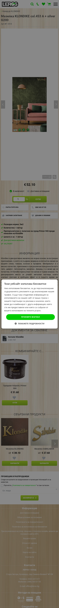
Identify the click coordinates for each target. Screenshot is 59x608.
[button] (29, 323)
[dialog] (30, 304)
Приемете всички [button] (30, 317)
